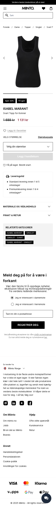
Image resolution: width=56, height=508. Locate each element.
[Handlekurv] (51, 8)
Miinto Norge (14, 368)
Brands (6, 435)
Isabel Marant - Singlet (19, 242)
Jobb (5, 426)
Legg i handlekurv (28, 156)
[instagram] (5, 403)
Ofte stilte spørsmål (39, 421)
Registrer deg (28, 325)
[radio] (12, 297)
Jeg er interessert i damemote (30, 298)
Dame (17, 27)
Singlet (39, 27)
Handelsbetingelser (13, 452)
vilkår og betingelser (42, 335)
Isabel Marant (15, 108)
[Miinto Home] (28, 8)
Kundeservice (36, 426)
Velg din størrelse (16, 146)
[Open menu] (5, 8)
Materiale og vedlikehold (19, 206)
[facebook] (29, 403)
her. (45, 337)
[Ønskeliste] (43, 8)
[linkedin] (13, 403)
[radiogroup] (28, 301)
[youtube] (21, 403)
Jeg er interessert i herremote (30, 304)
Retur (32, 430)
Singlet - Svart (15, 238)
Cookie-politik (10, 461)
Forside (6, 27)
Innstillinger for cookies (14, 466)
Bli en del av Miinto (12, 430)
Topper (28, 27)
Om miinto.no (9, 421)
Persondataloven (11, 457)
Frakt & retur (12, 215)
